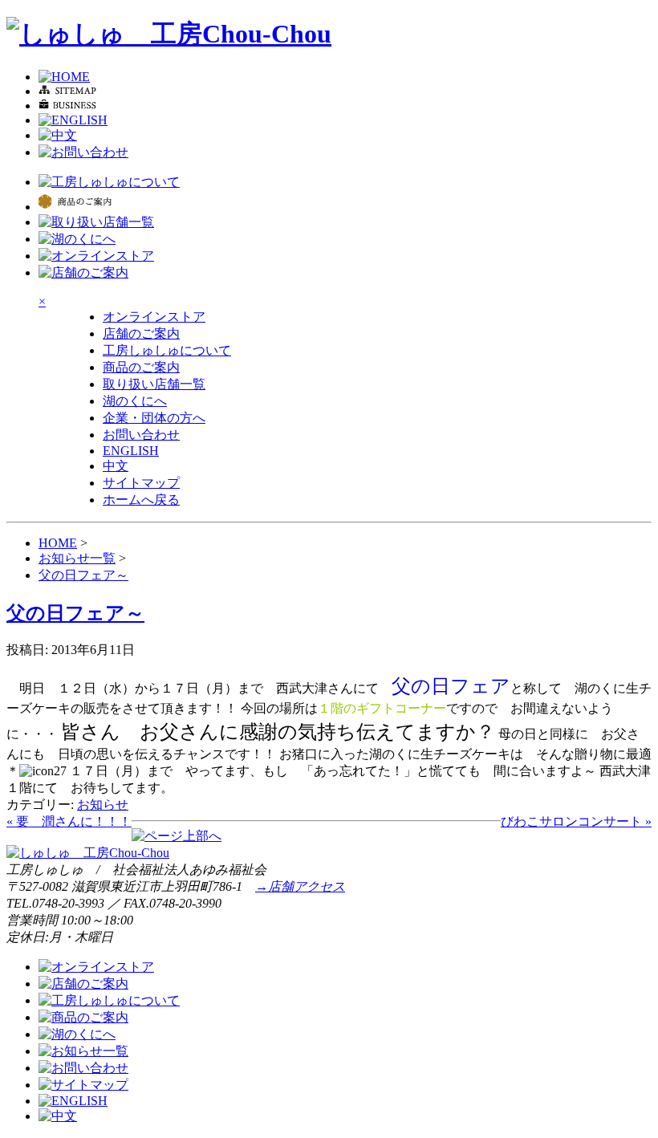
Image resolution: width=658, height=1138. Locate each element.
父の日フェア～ (83, 575)
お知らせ (102, 804)
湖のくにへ (135, 401)
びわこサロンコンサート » (576, 821)
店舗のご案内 (141, 333)
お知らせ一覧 (77, 558)
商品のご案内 (141, 367)
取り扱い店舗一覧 (154, 384)
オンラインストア (154, 316)
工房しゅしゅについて (167, 350)
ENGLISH (131, 450)
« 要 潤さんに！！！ (69, 821)
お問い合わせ (141, 434)
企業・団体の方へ (154, 418)
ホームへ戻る (141, 499)
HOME (58, 543)
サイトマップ (141, 483)
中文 (115, 466)
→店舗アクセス (300, 886)
